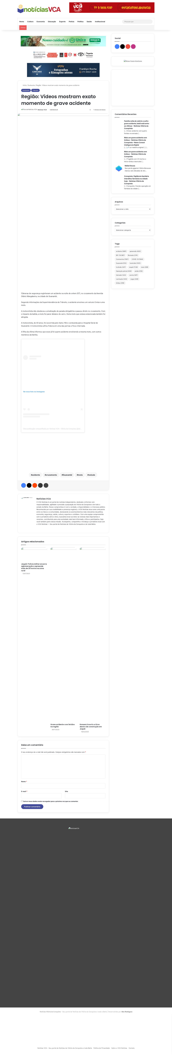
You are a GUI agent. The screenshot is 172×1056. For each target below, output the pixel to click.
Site (66, 791)
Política (80, 22)
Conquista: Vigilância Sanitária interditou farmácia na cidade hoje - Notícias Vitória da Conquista (136, 179)
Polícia (71, 22)
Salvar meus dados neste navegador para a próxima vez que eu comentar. (50, 801)
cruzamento (51, 475)
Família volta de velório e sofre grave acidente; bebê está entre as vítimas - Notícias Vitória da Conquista (136, 124)
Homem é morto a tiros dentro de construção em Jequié (91, 726)
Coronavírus (122, 259)
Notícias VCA (42, 110)
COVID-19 (137, 259)
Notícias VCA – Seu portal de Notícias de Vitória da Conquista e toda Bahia (64, 1048)
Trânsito (35, 90)
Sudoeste (31, 85)
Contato (132, 1048)
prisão (139, 271)
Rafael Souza (130, 166)
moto (80, 475)
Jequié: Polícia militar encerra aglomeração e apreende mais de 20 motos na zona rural (34, 567)
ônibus (120, 283)
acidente (36, 475)
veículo (92, 475)
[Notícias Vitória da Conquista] (39, 9)
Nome (24, 781)
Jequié (133, 267)
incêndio (121, 267)
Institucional (100, 22)
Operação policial (124, 271)
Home (21, 22)
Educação (52, 22)
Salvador (121, 275)
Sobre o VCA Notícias (119, 1048)
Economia (41, 22)
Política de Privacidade (101, 1048)
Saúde (89, 22)
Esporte (62, 22)
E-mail (24, 791)
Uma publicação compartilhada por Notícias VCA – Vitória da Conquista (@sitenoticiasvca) (56, 429)
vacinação (121, 279)
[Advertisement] (63, 452)
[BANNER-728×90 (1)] (63, 54)
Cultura (30, 22)
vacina (133, 275)
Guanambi (67, 475)
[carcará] (63, 70)
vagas (134, 279)
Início (24, 85)
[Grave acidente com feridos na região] (63, 634)
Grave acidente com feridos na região (62, 725)
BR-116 (120, 255)
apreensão (135, 251)
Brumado (133, 255)
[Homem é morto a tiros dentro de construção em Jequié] (92, 634)
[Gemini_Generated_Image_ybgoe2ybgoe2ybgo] (63, 41)
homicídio (135, 263)
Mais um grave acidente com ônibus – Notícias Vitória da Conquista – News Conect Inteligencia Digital (135, 141)
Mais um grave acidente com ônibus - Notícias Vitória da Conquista (135, 154)
